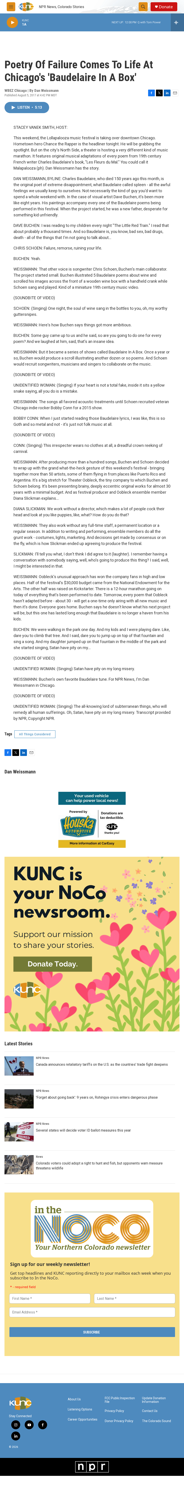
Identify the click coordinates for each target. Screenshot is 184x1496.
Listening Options (80, 1409)
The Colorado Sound (156, 1421)
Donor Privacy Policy (119, 1421)
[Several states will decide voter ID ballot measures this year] (19, 1131)
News (39, 1156)
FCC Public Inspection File (120, 1400)
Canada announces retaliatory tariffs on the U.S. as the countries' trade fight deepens (102, 1064)
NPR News (42, 1058)
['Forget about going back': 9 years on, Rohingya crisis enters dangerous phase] (19, 1099)
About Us (74, 1399)
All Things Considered (35, 734)
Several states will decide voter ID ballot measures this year (83, 1130)
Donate (166, 6)
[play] (12, 22)
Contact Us (150, 1411)
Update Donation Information (154, 1400)
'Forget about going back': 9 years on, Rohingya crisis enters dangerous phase (97, 1097)
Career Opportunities (82, 1419)
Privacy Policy (114, 1411)
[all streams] (177, 22)
